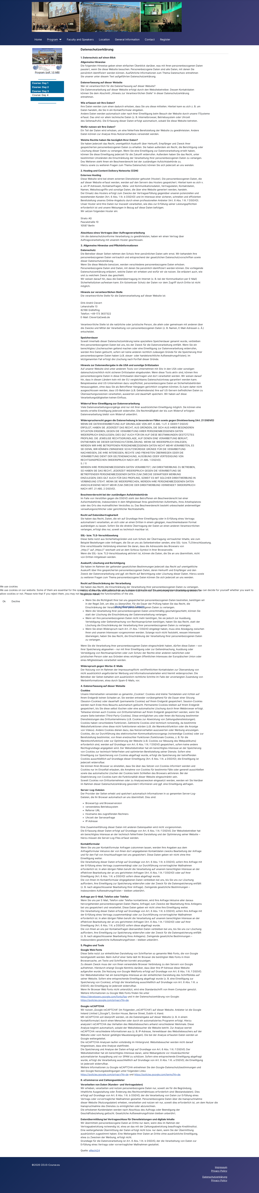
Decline (16, 601)
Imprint (140, 606)
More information (124, 606)
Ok (4, 601)
